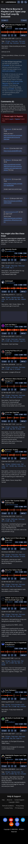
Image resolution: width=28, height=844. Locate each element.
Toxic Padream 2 (10, 690)
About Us (9, 800)
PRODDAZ (8, 179)
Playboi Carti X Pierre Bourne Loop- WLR (15, 539)
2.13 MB (6, 43)
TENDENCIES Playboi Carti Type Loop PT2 (15, 756)
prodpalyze (10, 759)
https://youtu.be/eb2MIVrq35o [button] (13, 151)
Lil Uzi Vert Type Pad (12, 412)
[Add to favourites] (12, 35)
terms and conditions (8, 71)
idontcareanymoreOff (11, 212)
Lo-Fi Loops (14, 367)
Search (24, 20)
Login (4, 35)
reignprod (10, 602)
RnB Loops (14, 519)
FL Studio (22, 43)
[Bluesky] (17, 820)
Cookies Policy (8, 808)
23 (25, 253)
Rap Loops (14, 266)
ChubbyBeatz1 (11, 722)
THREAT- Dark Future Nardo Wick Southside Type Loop (14, 599)
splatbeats (8, 129)
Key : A (12, 369)
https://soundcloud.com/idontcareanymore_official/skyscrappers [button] (13, 220)
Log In (11, 119)
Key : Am (12, 586)
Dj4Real (9, 692)
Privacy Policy (20, 806)
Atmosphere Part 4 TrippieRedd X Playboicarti (15, 644)
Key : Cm (17, 774)
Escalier (9, 572)
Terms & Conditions (8, 806)
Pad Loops (22, 41)
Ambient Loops (15, 464)
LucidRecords (11, 251)
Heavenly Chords (11, 249)
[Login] (18, 2)
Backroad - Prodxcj (11, 450)
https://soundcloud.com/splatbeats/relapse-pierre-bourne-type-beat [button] (13, 137)
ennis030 (9, 28)
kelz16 (7, 198)
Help (3, 800)
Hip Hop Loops (15, 297)
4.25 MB (11, 299)
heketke (9, 414)
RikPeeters (10, 383)
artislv (7, 148)
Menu (5, 20)
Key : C (12, 267)
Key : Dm (12, 738)
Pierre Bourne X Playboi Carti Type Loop (15, 26)
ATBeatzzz (8, 160)
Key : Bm (12, 429)
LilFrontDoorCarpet (12, 505)
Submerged (9, 281)
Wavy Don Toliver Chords (13, 570)
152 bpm (7, 41)
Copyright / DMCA (14, 802)
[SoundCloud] (11, 824)
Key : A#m (17, 663)
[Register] (22, 2)
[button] (25, 2)
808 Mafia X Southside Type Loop (14, 719)
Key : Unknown (14, 43)
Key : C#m (13, 397)
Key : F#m (17, 299)
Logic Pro (22, 341)
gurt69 (9, 355)
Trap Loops (14, 41)
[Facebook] (5, 820)
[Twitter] (23, 820)
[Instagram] (17, 824)
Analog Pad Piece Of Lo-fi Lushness (13, 352)
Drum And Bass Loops (17, 704)
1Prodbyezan (10, 646)
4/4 (2, 43)
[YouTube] (11, 820)
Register (17, 119)
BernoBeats (10, 326)
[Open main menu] (2, 2)
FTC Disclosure (19, 808)
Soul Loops (14, 339)
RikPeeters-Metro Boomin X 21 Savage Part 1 (15, 380)
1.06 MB (11, 466)
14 (25, 285)
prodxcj (9, 451)
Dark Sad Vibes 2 (10, 325)
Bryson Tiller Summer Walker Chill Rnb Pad (15, 502)
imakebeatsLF (11, 283)
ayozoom (9, 542)
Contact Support (19, 800)
